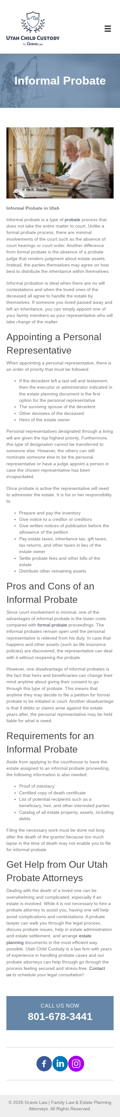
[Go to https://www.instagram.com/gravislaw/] (76, 1064)
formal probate (52, 624)
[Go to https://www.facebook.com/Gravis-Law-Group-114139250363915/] (44, 1064)
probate (72, 219)
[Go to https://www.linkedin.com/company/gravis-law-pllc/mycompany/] (60, 1064)
